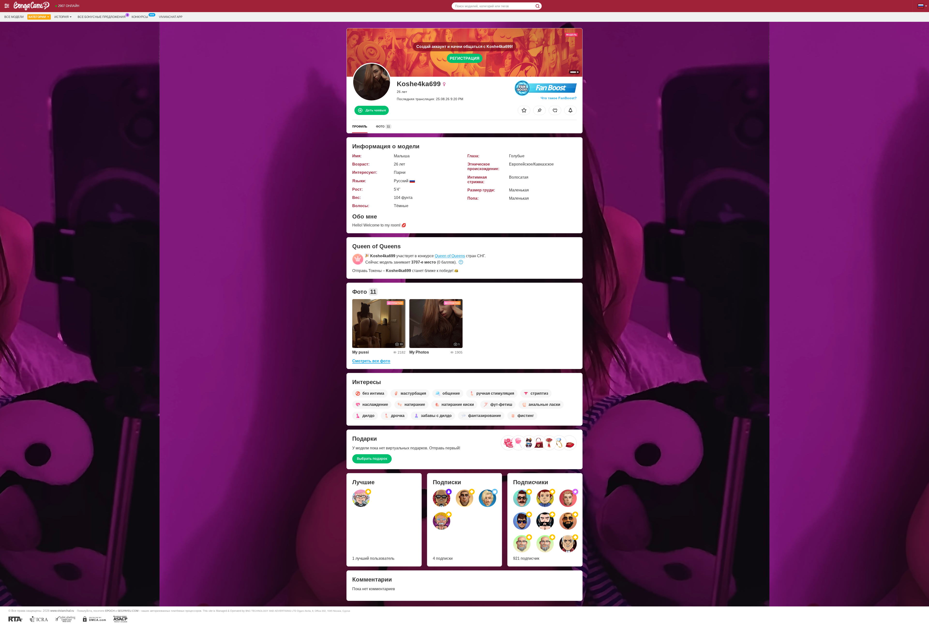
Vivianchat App (170, 17)
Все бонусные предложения (102, 17)
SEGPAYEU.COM (128, 610)
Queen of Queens (450, 256)
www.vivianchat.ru (62, 610)
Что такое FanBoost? (559, 98)
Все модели (14, 17)
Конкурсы (140, 17)
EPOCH (110, 610)
